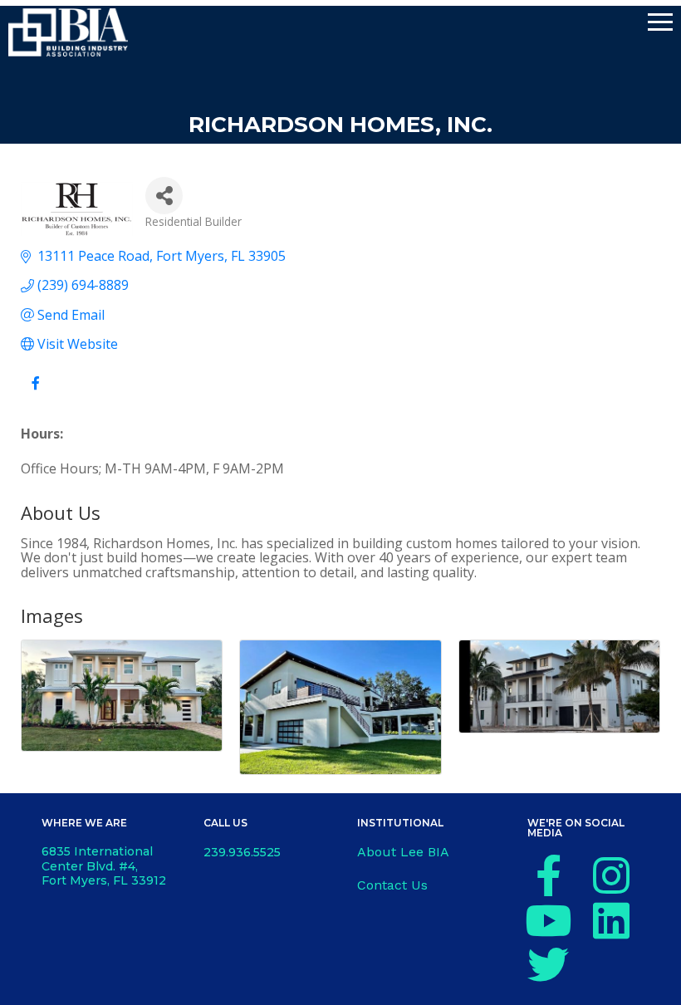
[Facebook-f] (548, 875)
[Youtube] (548, 920)
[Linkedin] (611, 920)
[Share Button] (164, 195)
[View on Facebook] (35, 393)
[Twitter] (548, 964)
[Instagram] (611, 875)
